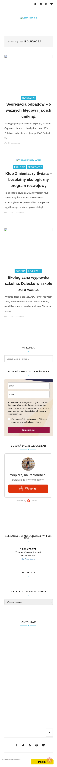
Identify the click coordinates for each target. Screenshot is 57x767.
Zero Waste (35, 167)
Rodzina (20, 271)
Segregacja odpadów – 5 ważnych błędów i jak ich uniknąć (28, 110)
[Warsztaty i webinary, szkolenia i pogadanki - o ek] (28, 667)
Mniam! (42, 761)
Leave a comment (16, 212)
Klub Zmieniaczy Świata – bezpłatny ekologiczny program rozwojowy (28, 179)
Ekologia (19, 167)
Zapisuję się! (28, 429)
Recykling (28, 98)
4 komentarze (14, 143)
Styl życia (34, 271)
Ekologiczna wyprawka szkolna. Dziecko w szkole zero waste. (28, 283)
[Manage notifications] (49, 760)
